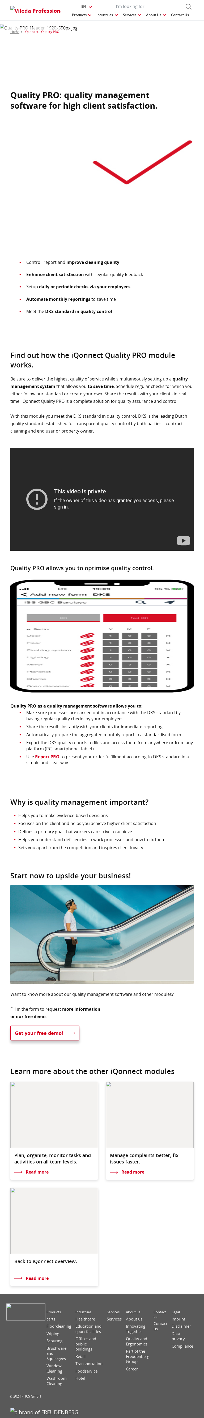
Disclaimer (181, 1326)
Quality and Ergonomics (136, 1341)
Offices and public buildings (85, 1344)
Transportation (89, 1363)
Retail (80, 1356)
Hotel (80, 1378)
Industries (83, 1312)
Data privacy (178, 1336)
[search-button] (188, 6)
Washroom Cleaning (56, 1381)
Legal (176, 1312)
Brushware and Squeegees (56, 1353)
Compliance (182, 1346)
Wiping (52, 1333)
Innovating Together (135, 1329)
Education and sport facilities (88, 1329)
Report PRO (47, 757)
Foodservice (86, 1371)
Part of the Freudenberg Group (137, 1356)
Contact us (160, 1314)
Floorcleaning (58, 1326)
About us (133, 1312)
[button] (82, 15)
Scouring (54, 1340)
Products (53, 1312)
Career (132, 1369)
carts (50, 1319)
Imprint (178, 1319)
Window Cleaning (54, 1368)
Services (113, 1312)
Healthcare (85, 1319)
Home (14, 31)
